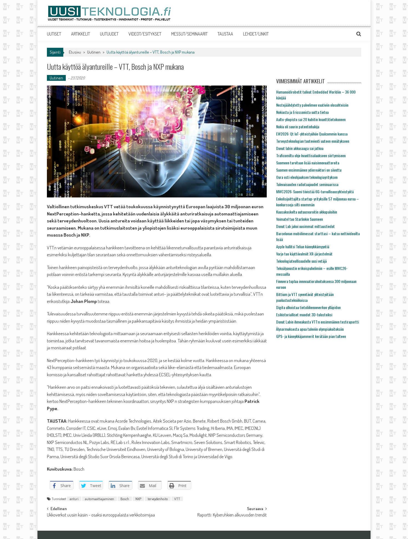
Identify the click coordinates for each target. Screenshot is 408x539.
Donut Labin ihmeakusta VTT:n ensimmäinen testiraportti (317, 322)
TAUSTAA (225, 34)
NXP (138, 499)
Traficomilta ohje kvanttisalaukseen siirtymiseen (311, 155)
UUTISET (54, 34)
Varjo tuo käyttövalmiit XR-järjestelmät (304, 254)
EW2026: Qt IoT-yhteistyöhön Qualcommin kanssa (311, 134)
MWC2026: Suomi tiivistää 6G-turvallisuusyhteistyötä (315, 191)
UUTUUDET (109, 34)
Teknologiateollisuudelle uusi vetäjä (301, 261)
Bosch (124, 499)
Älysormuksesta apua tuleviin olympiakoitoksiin (310, 329)
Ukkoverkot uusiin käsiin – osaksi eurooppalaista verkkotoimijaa (101, 515)
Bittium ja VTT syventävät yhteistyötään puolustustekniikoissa (305, 297)
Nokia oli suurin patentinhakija (297, 126)
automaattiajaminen (99, 499)
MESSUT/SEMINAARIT (189, 34)
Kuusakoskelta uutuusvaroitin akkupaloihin (306, 212)
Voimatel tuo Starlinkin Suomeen (299, 219)
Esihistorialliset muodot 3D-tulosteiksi (304, 314)
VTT (177, 499)
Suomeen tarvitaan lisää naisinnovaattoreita (307, 163)
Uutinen (93, 52)
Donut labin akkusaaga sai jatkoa (299, 148)
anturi (74, 499)
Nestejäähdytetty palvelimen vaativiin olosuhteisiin (312, 105)
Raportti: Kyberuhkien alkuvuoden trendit (232, 515)
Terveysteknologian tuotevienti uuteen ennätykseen (312, 141)
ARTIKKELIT (80, 34)
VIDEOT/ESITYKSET (145, 34)
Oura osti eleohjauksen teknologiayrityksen (307, 177)
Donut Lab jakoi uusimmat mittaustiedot (305, 226)
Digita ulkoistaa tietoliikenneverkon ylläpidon (308, 307)
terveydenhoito (158, 499)
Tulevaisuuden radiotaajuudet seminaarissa (307, 184)
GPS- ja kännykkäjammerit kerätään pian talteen (311, 336)
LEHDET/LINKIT (256, 34)
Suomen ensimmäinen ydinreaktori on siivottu (308, 170)
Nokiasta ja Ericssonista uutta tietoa (302, 112)
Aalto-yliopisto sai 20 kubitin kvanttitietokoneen (311, 119)
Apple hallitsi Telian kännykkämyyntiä (302, 246)
